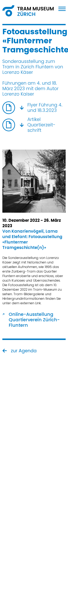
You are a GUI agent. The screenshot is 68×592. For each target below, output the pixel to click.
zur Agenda (24, 351)
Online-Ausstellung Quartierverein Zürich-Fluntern (34, 320)
